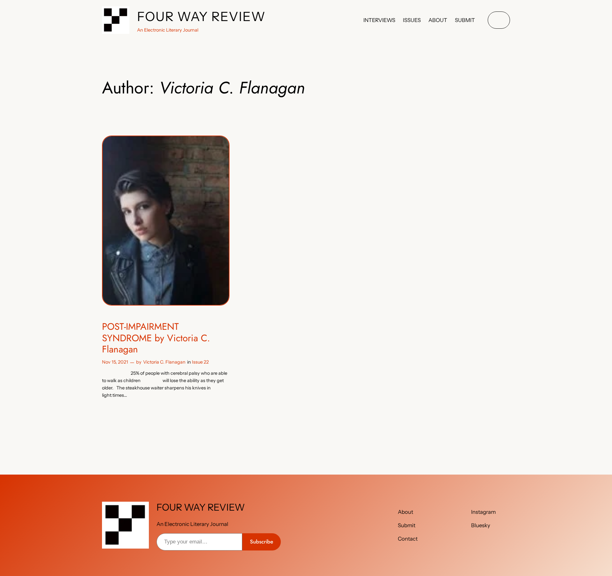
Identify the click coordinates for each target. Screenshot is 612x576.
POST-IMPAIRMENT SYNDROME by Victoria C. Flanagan (156, 338)
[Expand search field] (499, 20)
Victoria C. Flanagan (164, 362)
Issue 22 (200, 362)
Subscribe (261, 541)
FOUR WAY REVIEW (201, 16)
